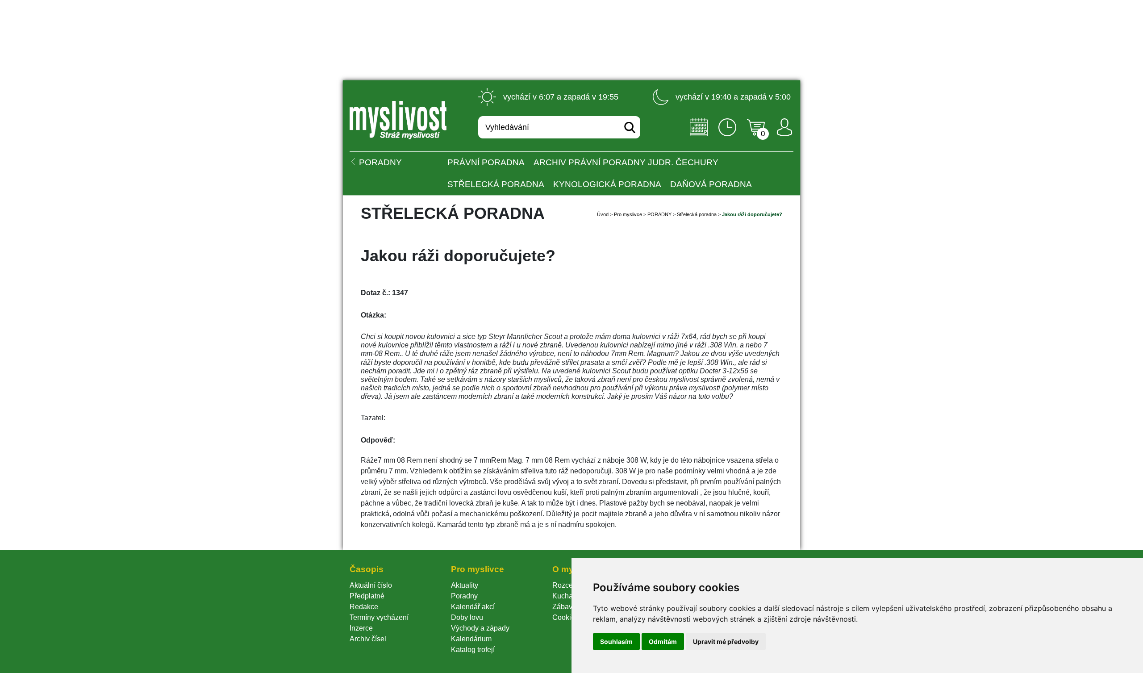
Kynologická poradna (607, 184)
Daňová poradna (711, 184)
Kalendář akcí (473, 606)
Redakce (364, 606)
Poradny (464, 596)
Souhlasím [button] (616, 641)
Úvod (603, 214)
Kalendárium (471, 639)
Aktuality (464, 585)
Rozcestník (570, 585)
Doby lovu (467, 617)
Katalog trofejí (473, 649)
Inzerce (361, 628)
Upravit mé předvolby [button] (726, 641)
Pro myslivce (628, 214)
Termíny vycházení (379, 617)
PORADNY (659, 214)
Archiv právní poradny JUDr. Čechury (626, 162)
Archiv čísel (368, 639)
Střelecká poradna (495, 184)
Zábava (564, 606)
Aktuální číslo (371, 585)
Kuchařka (567, 596)
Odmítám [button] (663, 641)
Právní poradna (486, 162)
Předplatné (367, 596)
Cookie (565, 617)
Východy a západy (480, 628)
